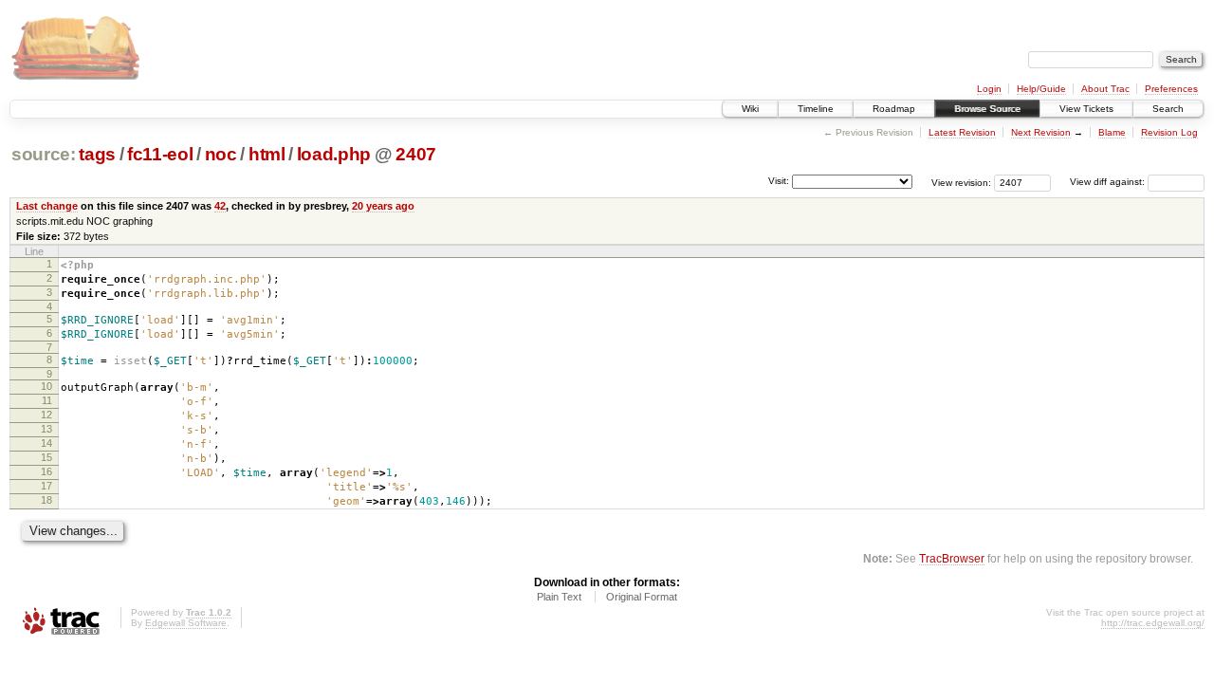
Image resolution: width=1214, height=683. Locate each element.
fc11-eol (160, 154)
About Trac (1105, 88)
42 (220, 206)
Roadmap (894, 108)
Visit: (778, 180)
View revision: (961, 181)
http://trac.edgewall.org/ (1153, 623)
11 (47, 400)
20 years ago (383, 206)
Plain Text (559, 596)
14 (46, 443)
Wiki (750, 108)
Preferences (1171, 88)
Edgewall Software (186, 623)
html (266, 154)
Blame (1112, 132)
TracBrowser (951, 558)
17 (46, 485)
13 (46, 428)
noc (221, 154)
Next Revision (1041, 132)
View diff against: (1109, 181)
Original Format (641, 596)
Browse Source (987, 108)
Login (989, 88)
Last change (47, 206)
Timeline (816, 108)
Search (1168, 108)
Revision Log (1169, 132)
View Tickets (1086, 108)
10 (46, 386)
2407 (415, 154)
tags (97, 154)
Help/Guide (1041, 88)
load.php (334, 154)
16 (46, 471)
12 (46, 414)
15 (46, 457)
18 (46, 500)
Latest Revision (962, 132)
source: (43, 154)
